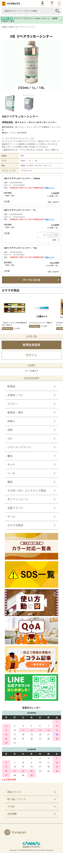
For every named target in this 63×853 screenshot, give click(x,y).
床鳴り (11, 421)
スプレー (12, 403)
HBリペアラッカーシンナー (25, 27)
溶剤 (11, 27)
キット (11, 464)
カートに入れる (31, 279)
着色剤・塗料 (15, 412)
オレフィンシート (17, 499)
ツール (11, 473)
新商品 (11, 386)
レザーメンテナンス (19, 447)
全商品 (4, 27)
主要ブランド (15, 508)
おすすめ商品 (15, 525)
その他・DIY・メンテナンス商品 (26, 490)
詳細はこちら (49, 188)
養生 (10, 456)
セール (11, 516)
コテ (10, 438)
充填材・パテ (15, 395)
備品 (10, 482)
